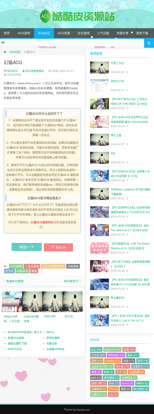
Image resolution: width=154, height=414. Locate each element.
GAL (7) (114, 383)
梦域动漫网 (53, 338)
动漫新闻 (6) (98, 389)
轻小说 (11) (122, 366)
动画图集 (73, 266)
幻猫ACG (13, 62)
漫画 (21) (132, 355)
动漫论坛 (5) (98, 394)
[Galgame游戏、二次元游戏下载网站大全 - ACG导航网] (12, 301)
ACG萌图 (16, 266)
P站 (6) (113, 389)
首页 (7, 33)
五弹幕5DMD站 (55, 349)
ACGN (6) (142, 383)
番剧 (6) (125, 389)
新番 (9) (108, 372)
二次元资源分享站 (53, 266)
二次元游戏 (32, 266)
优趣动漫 (51, 343)
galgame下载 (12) (101, 366)
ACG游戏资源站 (34, 71)
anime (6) (127, 383)
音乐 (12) (142, 360)
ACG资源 (64, 33)
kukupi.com (83, 409)
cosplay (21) (112, 360)
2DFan (50, 332)
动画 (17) (128, 360)
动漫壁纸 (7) (129, 377)
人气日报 (103, 33)
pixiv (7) (96, 377)
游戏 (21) (96, 360)
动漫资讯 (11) (140, 366)
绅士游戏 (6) (140, 389)
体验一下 (26, 247)
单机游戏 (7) (111, 377)
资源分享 (123, 33)
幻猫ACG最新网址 (42, 222)
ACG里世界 (71, 281)
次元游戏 (84, 33)
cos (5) (113, 394)
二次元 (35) (98, 355)
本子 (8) (121, 372)
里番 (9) (96, 372)
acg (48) (96, 349)
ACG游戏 (24, 33)
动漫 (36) (129, 349)
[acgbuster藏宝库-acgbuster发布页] (32, 301)
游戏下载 (142, 33)
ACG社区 (44, 33)
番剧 (34, 271)
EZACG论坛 (15, 349)
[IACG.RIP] (52, 301)
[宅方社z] (73, 301)
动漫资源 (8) (136, 372)
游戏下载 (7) (98, 383)
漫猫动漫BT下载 (17, 343)
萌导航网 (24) (116, 355)
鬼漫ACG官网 (14, 281)
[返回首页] (5, 52)
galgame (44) (112, 349)
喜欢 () (60, 247)
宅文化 (9, 271)
